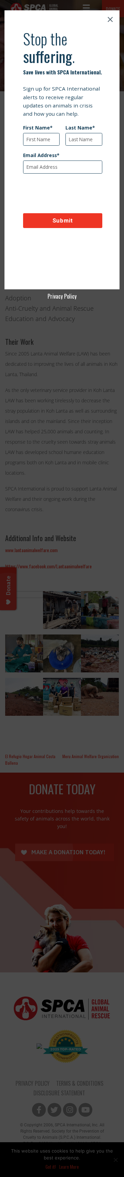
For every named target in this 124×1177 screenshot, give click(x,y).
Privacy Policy (62, 296)
